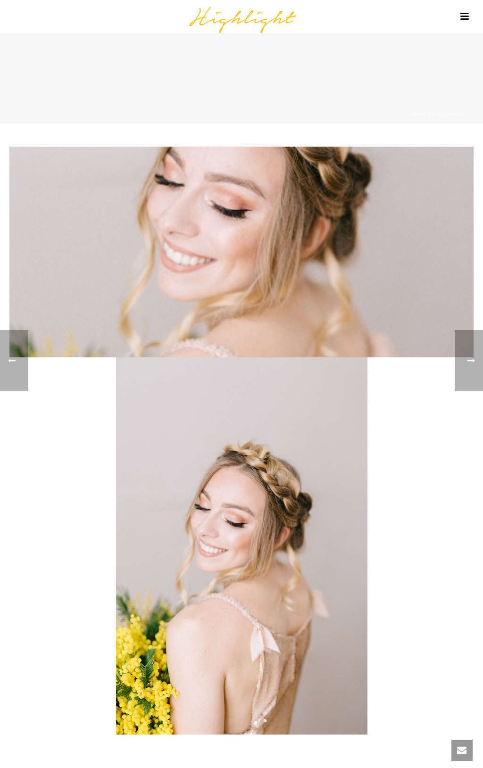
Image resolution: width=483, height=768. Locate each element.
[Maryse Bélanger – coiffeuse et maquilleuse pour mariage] (241, 16)
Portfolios (450, 114)
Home (419, 114)
